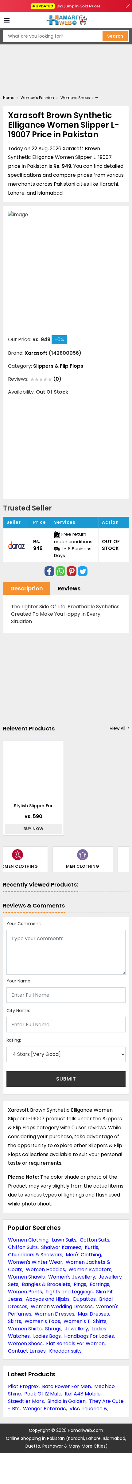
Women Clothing (28, 1239)
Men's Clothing (83, 1254)
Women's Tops (42, 1321)
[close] (127, 6)
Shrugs (53, 1328)
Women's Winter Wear (35, 1262)
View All (117, 728)
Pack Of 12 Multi (42, 1393)
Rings (80, 1284)
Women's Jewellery (71, 1276)
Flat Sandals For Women (75, 1343)
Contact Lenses (27, 1350)
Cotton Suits (94, 1239)
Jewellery (76, 1328)
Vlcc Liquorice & (88, 1408)
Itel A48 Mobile (83, 1393)
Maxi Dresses (93, 1313)
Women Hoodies (45, 1269)
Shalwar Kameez (61, 1247)
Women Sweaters (89, 1269)
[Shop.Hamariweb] (66, 20)
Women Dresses (54, 1313)
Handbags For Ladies (89, 1336)
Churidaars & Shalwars (35, 1254)
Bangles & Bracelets (46, 1284)
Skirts (14, 1321)
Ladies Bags (47, 1336)
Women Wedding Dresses (62, 1306)
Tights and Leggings (69, 1291)
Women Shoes (25, 1343)
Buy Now (33, 829)
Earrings (99, 1284)
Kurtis (91, 1247)
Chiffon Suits (23, 1247)
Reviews (69, 588)
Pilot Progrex (23, 1386)
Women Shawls (26, 1276)
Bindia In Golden (66, 1401)
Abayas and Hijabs (48, 1299)
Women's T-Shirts (85, 1321)
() (57, 378)
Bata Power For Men (66, 1386)
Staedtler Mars (26, 1401)
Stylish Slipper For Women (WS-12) (33, 806)
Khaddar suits (65, 1350)
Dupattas (84, 1299)
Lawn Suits (64, 1239)
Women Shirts (25, 1328)
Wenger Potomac (44, 1408)
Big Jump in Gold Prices (68, 6)
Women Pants (25, 1291)
